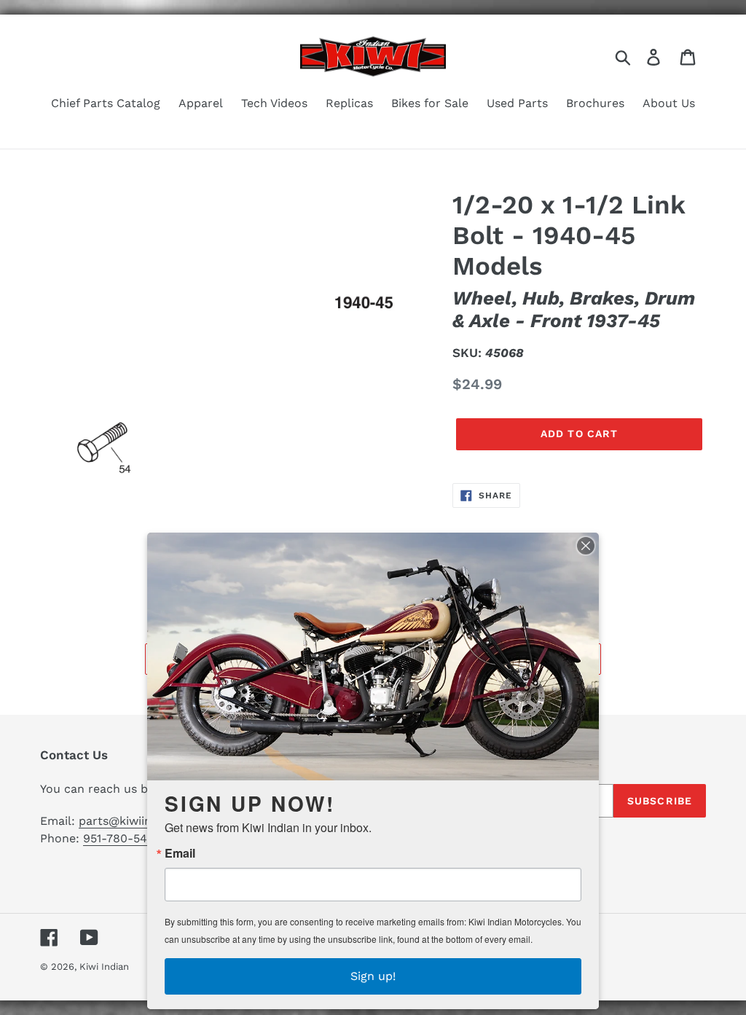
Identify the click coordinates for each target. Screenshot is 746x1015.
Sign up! (373, 976)
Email (180, 853)
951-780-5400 (122, 838)
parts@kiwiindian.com (141, 821)
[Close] (585, 545)
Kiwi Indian (104, 966)
